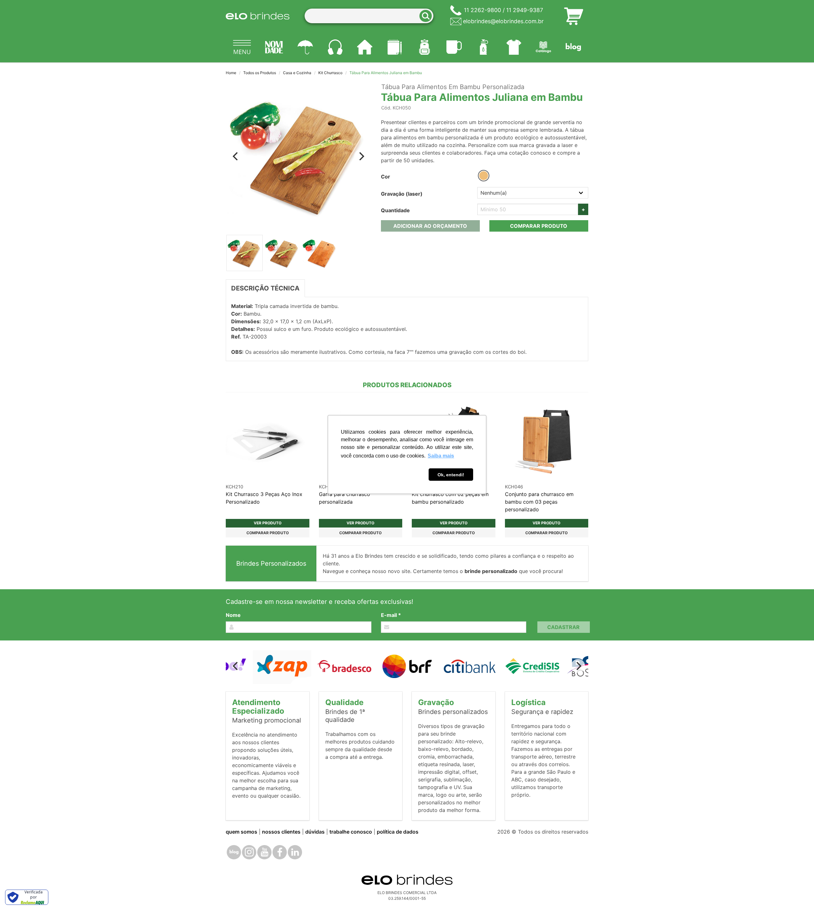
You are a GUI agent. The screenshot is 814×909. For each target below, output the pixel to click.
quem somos (241, 832)
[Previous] (236, 156)
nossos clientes (281, 832)
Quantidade (395, 210)
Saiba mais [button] (441, 455)
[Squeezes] (484, 47)
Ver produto (267, 523)
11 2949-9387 (524, 10)
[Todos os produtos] (242, 47)
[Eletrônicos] (335, 47)
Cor (385, 176)
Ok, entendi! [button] (451, 474)
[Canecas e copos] (454, 47)
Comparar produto (538, 226)
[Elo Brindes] (257, 15)
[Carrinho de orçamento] (573, 16)
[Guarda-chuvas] (305, 47)
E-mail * (391, 615)
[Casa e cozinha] (365, 47)
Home (231, 72)
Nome (233, 615)
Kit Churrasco (330, 72)
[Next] (361, 156)
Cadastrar (563, 627)
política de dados (397, 832)
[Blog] (573, 47)
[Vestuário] (514, 47)
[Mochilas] (424, 47)
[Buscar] (427, 16)
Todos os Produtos (259, 72)
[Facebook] (279, 852)
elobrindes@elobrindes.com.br (503, 21)
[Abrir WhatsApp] (798, 893)
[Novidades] (274, 47)
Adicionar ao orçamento (430, 226)
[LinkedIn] (295, 852)
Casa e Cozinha (297, 72)
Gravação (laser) (402, 194)
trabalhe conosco (350, 832)
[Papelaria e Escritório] (395, 47)
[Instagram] (249, 852)
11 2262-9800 (482, 10)
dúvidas (315, 832)
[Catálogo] (544, 47)
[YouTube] (264, 852)
